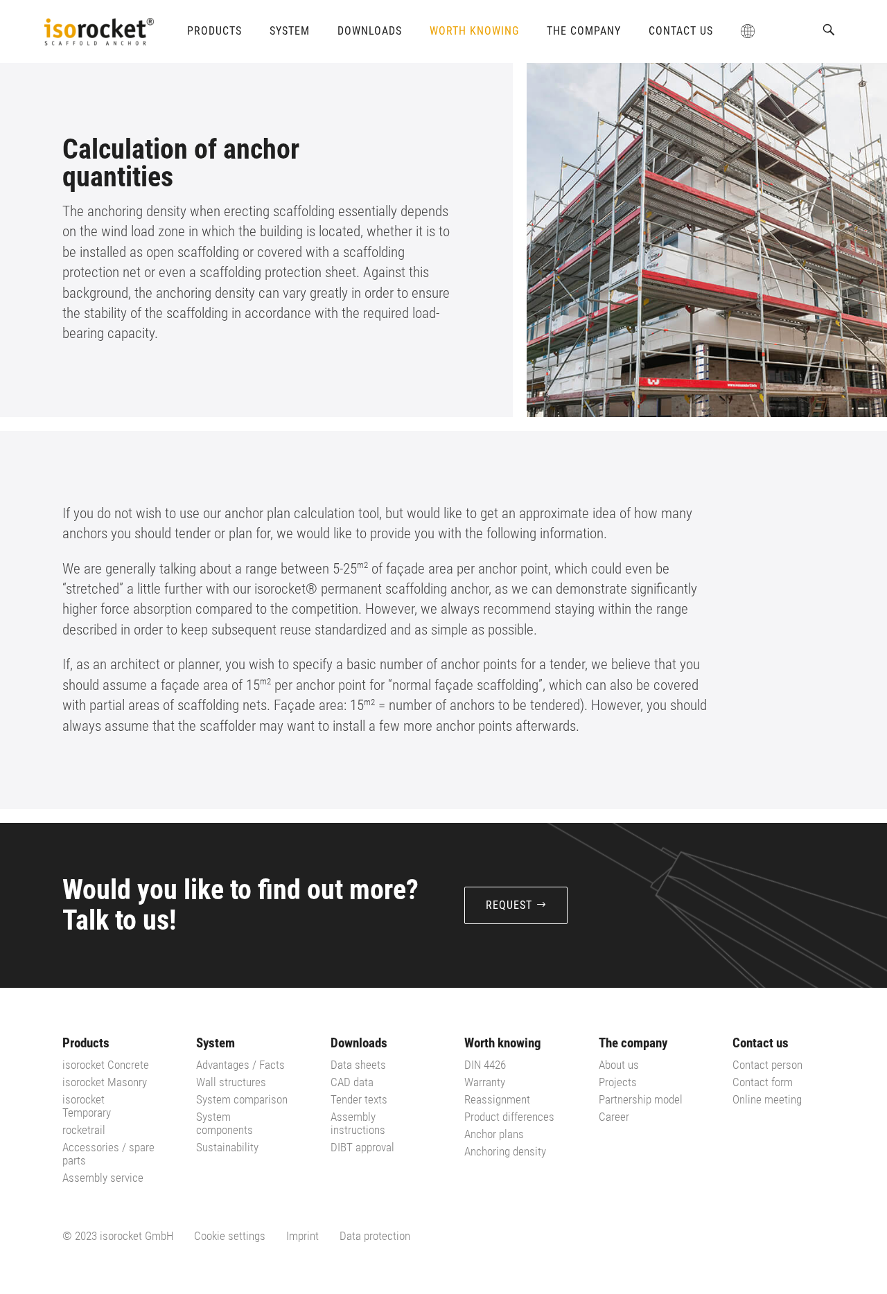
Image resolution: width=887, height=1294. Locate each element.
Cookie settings (229, 1236)
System (290, 30)
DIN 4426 (485, 1065)
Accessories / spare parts (108, 1153)
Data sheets (358, 1065)
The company (584, 30)
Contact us (681, 30)
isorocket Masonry (104, 1082)
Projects (618, 1082)
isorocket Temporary (86, 1105)
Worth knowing (474, 30)
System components (224, 1123)
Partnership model (641, 1099)
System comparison (242, 1099)
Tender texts (359, 1099)
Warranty (484, 1082)
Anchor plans (494, 1134)
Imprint (302, 1236)
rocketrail (83, 1130)
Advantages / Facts (240, 1065)
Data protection (375, 1236)
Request (509, 905)
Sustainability (227, 1147)
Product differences (509, 1117)
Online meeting (767, 1099)
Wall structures (231, 1082)
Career (614, 1117)
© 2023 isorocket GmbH (117, 1236)
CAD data (352, 1082)
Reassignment (497, 1099)
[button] (829, 30)
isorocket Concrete (105, 1065)
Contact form (762, 1082)
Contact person (767, 1065)
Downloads (369, 30)
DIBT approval (362, 1147)
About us (619, 1065)
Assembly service (102, 1178)
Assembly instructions (358, 1123)
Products (214, 30)
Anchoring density (505, 1151)
